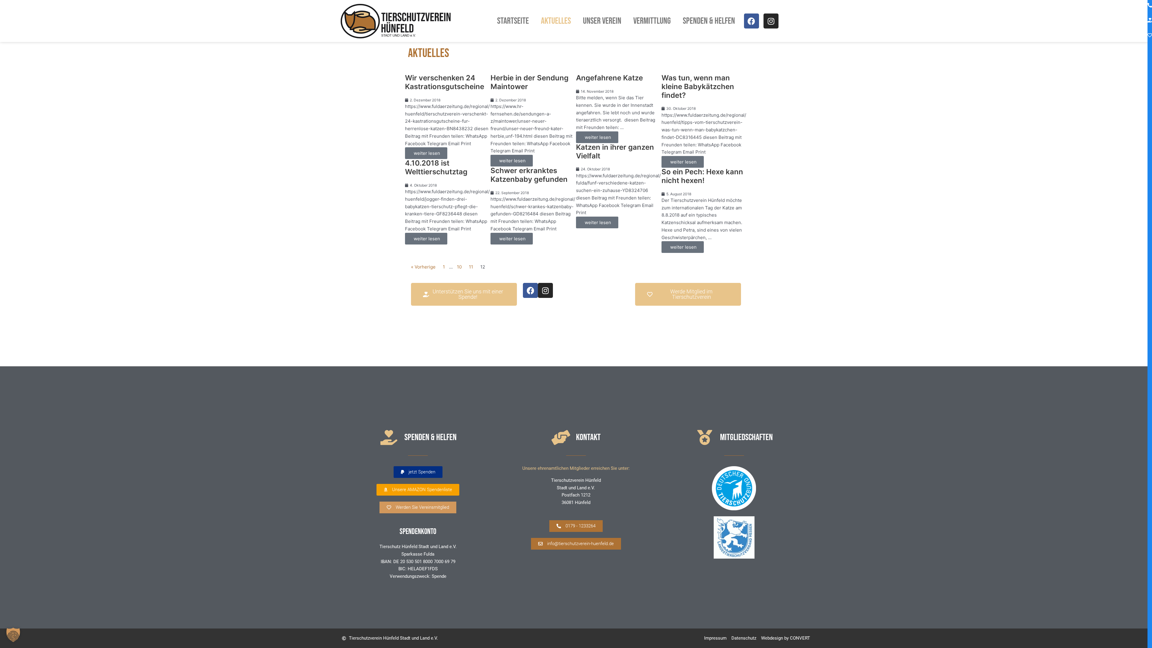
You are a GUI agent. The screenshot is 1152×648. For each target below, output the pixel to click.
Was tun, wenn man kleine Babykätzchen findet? (698, 87)
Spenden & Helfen (709, 21)
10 (459, 267)
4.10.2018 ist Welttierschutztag (436, 167)
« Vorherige (423, 267)
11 (471, 267)
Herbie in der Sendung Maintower (529, 82)
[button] (418, 472)
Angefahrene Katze (609, 78)
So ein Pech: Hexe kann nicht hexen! (702, 176)
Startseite (513, 21)
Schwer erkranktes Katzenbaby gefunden (529, 175)
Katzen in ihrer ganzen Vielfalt (615, 151)
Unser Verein (602, 21)
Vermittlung (652, 21)
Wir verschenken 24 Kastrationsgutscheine (444, 82)
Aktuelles (556, 21)
